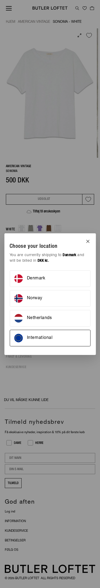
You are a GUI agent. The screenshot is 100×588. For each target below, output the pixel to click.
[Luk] (87, 241)
